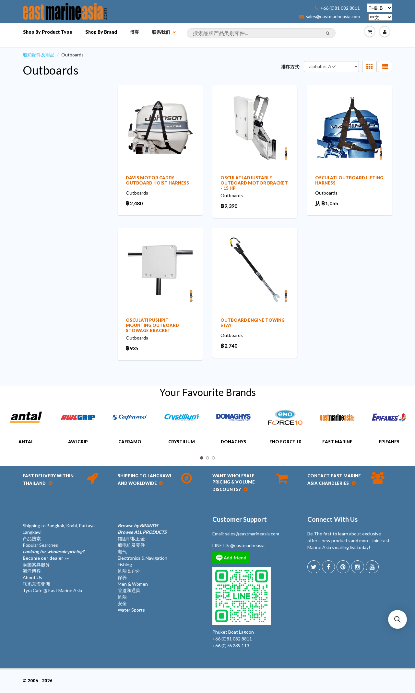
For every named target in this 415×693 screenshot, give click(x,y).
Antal (25, 441)
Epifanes (389, 441)
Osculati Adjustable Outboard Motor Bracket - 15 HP (254, 183)
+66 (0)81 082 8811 (340, 8)
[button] (397, 619)
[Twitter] (313, 566)
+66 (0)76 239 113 (230, 645)
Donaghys (233, 441)
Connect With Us (332, 519)
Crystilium (181, 441)
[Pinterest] (343, 566)
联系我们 (161, 32)
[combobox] (261, 33)
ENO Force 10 (285, 441)
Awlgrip (78, 441)
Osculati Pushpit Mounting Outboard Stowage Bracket (152, 325)
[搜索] (328, 33)
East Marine (337, 441)
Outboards (50, 70)
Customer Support (239, 519)
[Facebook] (328, 566)
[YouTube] (372, 566)
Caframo (129, 441)
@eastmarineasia (247, 545)
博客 (134, 32)
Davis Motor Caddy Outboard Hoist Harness (157, 180)
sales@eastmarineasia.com (333, 16)
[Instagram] (357, 566)
